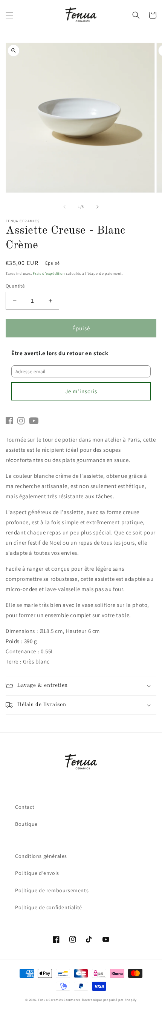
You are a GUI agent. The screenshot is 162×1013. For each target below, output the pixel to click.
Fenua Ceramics (50, 1000)
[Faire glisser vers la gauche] (64, 207)
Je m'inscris (81, 391)
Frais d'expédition (49, 273)
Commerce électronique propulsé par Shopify (100, 1000)
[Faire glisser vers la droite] (97, 207)
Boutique (26, 824)
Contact (24, 807)
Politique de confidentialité (48, 907)
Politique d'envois (37, 873)
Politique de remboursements (52, 890)
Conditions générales (41, 856)
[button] (9, 15)
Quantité (15, 286)
